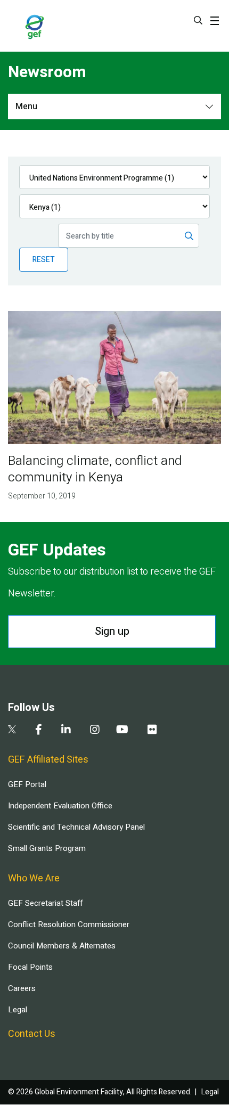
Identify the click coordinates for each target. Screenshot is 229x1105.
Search (198, 20)
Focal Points (30, 967)
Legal (17, 1010)
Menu (26, 106)
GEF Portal (27, 784)
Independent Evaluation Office (60, 806)
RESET (43, 259)
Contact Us (31, 1034)
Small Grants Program (47, 848)
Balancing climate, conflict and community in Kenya (95, 469)
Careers (22, 988)
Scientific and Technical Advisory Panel (76, 827)
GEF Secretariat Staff (45, 903)
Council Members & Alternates (62, 946)
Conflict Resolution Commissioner (68, 924)
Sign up (112, 631)
